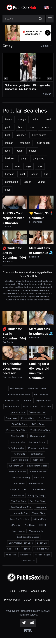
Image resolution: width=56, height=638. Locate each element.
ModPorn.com (12, 406)
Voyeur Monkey (36, 531)
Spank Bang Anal (38, 471)
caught (22, 119)
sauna (27, 182)
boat (7, 135)
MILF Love (39, 477)
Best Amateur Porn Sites (21, 543)
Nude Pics (11, 554)
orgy (28, 166)
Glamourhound (37, 436)
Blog (12, 591)
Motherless (25, 554)
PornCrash (29, 525)
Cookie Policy (38, 591)
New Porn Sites (18, 436)
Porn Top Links (17, 442)
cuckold (45, 127)
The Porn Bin (19, 454)
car (7, 166)
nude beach (43, 143)
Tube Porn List (16, 465)
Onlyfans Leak (12, 400)
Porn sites (46, 406)
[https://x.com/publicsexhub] (24, 623)
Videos (45, 45)
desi (7, 189)
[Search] (40, 18)
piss (39, 166)
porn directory (18, 412)
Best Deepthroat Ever (21, 507)
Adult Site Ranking (21, 477)
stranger (21, 135)
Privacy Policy (12, 599)
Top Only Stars (19, 424)
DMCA (27, 599)
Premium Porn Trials (16, 430)
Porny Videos (27, 418)
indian (36, 119)
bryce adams (39, 135)
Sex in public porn (37, 442)
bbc (20, 127)
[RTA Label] (28, 630)
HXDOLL (43, 525)
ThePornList (14, 525)
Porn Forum (44, 418)
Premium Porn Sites (38, 448)
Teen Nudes (19, 483)
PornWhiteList (36, 483)
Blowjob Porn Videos (37, 465)
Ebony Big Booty (36, 495)
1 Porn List (42, 543)
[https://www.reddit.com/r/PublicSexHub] (32, 623)
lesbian (9, 143)
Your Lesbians (41, 394)
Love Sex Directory (19, 519)
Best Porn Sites (20, 460)
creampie (25, 143)
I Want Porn (37, 460)
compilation (11, 182)
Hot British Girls (38, 489)
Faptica (26, 548)
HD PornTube (37, 424)
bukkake (9, 158)
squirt (34, 174)
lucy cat (9, 174)
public (8, 127)
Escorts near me (37, 412)
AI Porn (27, 400)
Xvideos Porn (39, 519)
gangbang (38, 158)
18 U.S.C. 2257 (43, 599)
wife (17, 166)
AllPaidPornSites (16, 448)
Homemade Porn (20, 513)
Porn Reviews (18, 531)
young (41, 182)
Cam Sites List (28, 560)
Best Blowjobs (16, 388)
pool (22, 174)
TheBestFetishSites (40, 430)
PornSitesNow (36, 454)
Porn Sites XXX (41, 548)
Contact (23, 591)
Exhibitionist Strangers (28, 537)
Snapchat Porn (30, 406)
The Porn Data (18, 501)
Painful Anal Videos (37, 388)
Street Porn (13, 548)
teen (7, 150)
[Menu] (50, 18)
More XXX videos (17, 471)
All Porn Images (42, 554)
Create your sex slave (19, 394)
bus (46, 174)
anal (48, 119)
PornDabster (18, 495)
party (23, 158)
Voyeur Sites (38, 513)
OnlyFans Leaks (43, 400)
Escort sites (11, 418)
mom (31, 127)
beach (8, 119)
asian (19, 150)
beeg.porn (41, 507)
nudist (32, 150)
